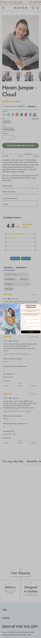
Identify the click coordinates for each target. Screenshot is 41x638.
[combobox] (23, 328)
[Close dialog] (40, 304)
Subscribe (30, 332)
